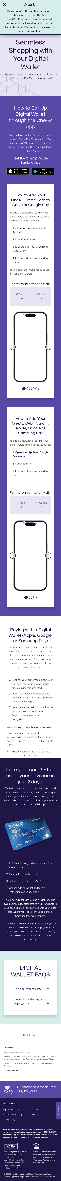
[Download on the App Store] (17, 171)
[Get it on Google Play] (43, 171)
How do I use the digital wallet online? (27, 1002)
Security (34, 1109)
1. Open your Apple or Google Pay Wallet (30, 454)
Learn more (50, 1160)
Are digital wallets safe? (27, 989)
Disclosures (35, 1114)
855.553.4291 (34, 741)
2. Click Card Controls (24, 239)
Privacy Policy (9, 1119)
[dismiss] (4, 4)
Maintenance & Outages (14, 1114)
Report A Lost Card (11, 1109)
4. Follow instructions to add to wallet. (30, 260)
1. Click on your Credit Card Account (28, 230)
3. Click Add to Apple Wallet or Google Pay (30, 249)
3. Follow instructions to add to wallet (30, 473)
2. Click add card (21, 463)
